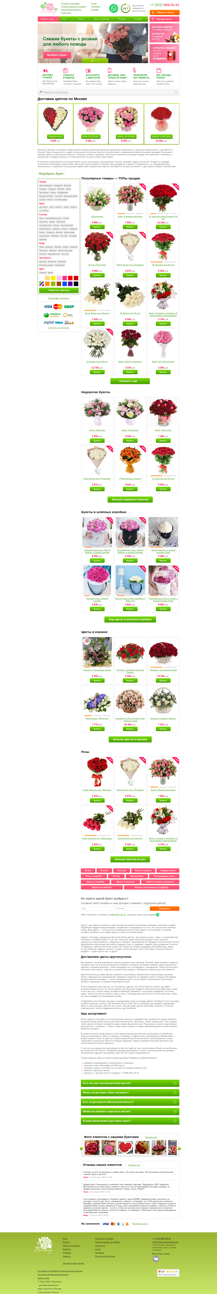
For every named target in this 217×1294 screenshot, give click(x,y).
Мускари (42, 239)
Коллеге (42, 254)
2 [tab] (95, 61)
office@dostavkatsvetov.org (165, 1242)
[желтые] (53, 278)
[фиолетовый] (70, 283)
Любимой (74, 247)
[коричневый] (59, 283)
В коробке (52, 262)
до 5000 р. (43, 207)
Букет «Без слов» (163, 430)
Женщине (43, 250)
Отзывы (95, 9)
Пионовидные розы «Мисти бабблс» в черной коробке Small (130, 552)
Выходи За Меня (46, 196)
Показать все (151, 1137)
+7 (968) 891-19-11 (117, 914)
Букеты (81, 19)
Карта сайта (43, 1278)
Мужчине (53, 250)
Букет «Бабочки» (97, 430)
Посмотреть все (139, 1223)
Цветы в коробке (95, 882)
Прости (50, 200)
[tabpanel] (93, 43)
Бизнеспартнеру (65, 250)
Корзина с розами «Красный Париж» (130, 671)
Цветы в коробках (102, 19)
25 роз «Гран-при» (97, 265)
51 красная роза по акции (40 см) (163, 217)
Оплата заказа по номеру (73, 6)
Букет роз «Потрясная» (163, 361)
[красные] (70, 278)
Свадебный (60, 265)
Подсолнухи (44, 236)
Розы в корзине (143, 870)
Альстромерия (67, 225)
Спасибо (58, 196)
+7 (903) (164, 5)
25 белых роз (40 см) (130, 313)
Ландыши (73, 229)
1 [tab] (92, 61)
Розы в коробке (94, 876)
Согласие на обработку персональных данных (60, 1271)
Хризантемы (69, 232)
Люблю (53, 192)
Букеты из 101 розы (161, 136)
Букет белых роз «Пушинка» (130, 265)
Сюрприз (52, 189)
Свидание (58, 185)
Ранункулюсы (45, 229)
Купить (97, 227)
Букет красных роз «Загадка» (97, 790)
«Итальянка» (97, 216)
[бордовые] (76, 278)
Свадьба (43, 189)
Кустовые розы (45, 225)
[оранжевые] (47, 283)
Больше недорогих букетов (130, 499)
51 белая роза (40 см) (97, 361)
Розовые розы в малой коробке (97, 599)
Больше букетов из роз (130, 859)
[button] (121, 213)
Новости (67, 1256)
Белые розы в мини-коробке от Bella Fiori (130, 599)
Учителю (65, 254)
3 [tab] (98, 61)
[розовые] (64, 278)
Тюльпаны (43, 222)
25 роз (88, 870)
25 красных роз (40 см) (163, 265)
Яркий (50, 273)
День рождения (45, 185)
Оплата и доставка (70, 3)
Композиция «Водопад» (97, 718)
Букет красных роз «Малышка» (97, 838)
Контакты (95, 6)
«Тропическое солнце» (130, 478)
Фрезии (59, 232)
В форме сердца (46, 265)
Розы (64, 19)
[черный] (76, 283)
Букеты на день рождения (160, 882)
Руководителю (54, 254)
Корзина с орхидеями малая (97, 670)
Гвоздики (73, 236)
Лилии (52, 222)
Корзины (122, 19)
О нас (94, 3)
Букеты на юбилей (102, 887)
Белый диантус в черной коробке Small (163, 551)
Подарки (138, 19)
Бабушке (49, 247)
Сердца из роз (55, 136)
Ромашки (55, 236)
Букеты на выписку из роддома (151, 887)
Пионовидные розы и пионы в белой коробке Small (163, 599)
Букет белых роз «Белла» (97, 313)
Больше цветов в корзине (130, 739)
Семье (65, 247)
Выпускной (44, 192)
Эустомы (64, 236)
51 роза (104, 870)
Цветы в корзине (125, 882)
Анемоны (56, 229)
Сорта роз (66, 13)
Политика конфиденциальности (53, 1274)
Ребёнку (57, 247)
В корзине (62, 262)
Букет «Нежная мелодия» (130, 216)
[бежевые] (47, 278)
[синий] (64, 283)
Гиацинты (50, 232)
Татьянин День (61, 200)
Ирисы (56, 225)
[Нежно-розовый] (59, 278)
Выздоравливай (70, 196)
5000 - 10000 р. (55, 207)
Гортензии (60, 222)
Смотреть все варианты (59, 328)
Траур (68, 189)
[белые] (41, 278)
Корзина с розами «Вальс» (163, 718)
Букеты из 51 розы (126, 136)
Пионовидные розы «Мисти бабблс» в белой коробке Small (97, 552)
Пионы (66, 218)
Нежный (42, 273)
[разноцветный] (41, 283)
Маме (41, 247)
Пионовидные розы (53, 218)
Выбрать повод (47, 19)
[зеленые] (53, 283)
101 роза (121, 870)
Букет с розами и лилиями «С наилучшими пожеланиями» (163, 314)
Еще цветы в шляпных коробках (130, 619)
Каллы (42, 232)
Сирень (65, 229)
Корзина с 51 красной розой (163, 670)
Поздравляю (62, 192)
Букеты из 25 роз (91, 136)
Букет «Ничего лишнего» (130, 361)
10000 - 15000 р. (70, 207)
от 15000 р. (44, 211)
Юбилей (60, 189)
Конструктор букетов (71, 9)
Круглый (42, 262)
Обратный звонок (165, 12)
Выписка (67, 185)
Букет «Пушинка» (130, 430)
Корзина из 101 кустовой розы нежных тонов (130, 719)
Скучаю (42, 200)
